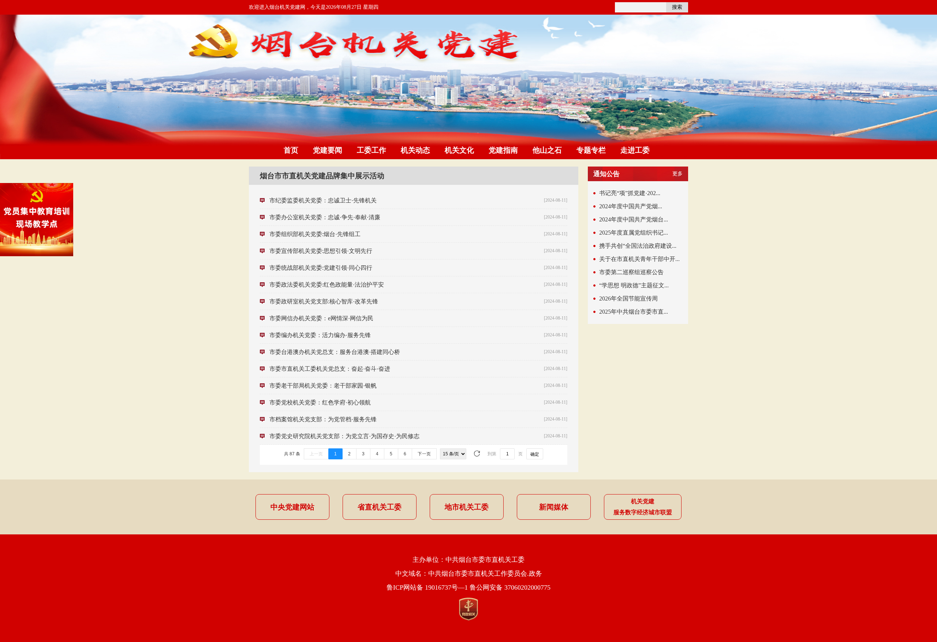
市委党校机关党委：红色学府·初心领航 (320, 402)
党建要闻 (327, 150)
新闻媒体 (553, 507)
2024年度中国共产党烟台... (633, 219)
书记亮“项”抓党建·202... (629, 193)
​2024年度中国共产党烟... (630, 206)
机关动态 (415, 150)
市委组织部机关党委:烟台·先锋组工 (315, 234)
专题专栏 (591, 150)
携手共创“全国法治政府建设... (637, 246)
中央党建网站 (292, 507)
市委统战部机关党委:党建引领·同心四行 (320, 268)
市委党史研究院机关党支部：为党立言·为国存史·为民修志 (344, 436)
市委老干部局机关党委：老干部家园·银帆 (323, 385)
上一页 (316, 453)
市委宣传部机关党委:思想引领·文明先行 (320, 251)
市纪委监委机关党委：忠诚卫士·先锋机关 (323, 200)
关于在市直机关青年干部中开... (639, 259)
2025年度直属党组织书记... (633, 232)
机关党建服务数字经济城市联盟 (642, 506)
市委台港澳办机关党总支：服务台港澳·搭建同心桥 (334, 352)
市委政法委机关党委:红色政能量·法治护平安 (326, 284)
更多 (677, 173)
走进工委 (635, 150)
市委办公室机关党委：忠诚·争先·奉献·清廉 (324, 217)
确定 (534, 454)
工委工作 (371, 150)
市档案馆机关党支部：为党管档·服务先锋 (323, 419)
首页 (291, 150)
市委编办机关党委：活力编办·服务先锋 (320, 335)
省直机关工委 (380, 507)
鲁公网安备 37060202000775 (510, 587)
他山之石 (547, 150)
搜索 (677, 7)
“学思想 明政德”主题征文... (634, 285)
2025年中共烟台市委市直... (633, 312)
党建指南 (503, 150)
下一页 (424, 453)
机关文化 (459, 150)
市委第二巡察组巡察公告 (631, 272)
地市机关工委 (467, 507)
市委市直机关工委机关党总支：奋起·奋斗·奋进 (329, 369)
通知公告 (606, 174)
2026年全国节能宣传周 (628, 298)
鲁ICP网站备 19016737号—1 (427, 587)
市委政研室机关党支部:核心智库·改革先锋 (323, 301)
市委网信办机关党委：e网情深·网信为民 (321, 318)
